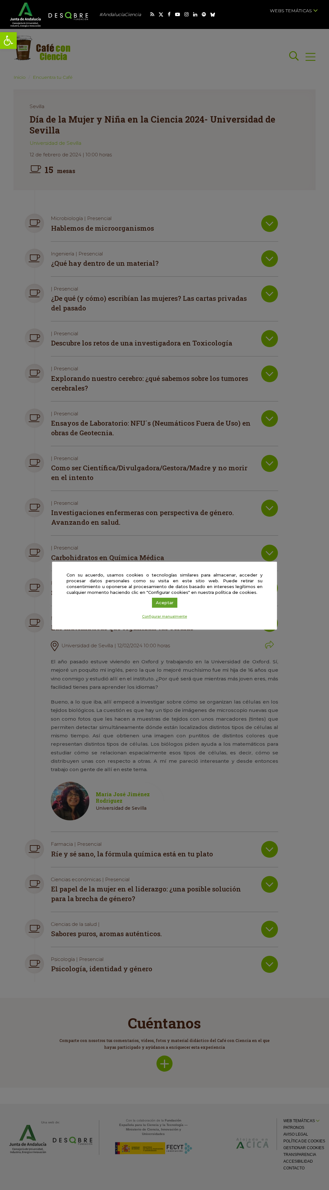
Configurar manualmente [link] (164, 616)
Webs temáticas (291, 11)
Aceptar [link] (164, 602)
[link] (8, 40)
